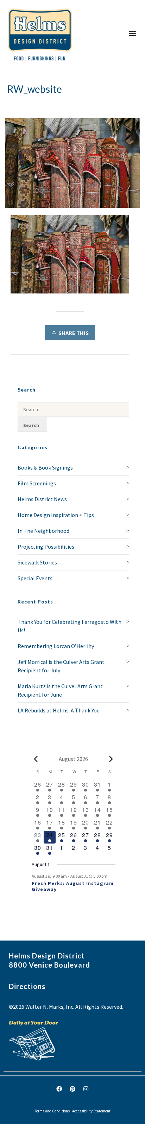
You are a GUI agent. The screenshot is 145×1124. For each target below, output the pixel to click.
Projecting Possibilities (46, 546)
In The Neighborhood (43, 530)
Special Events (35, 578)
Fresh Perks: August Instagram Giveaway (73, 886)
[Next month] (111, 759)
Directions (27, 986)
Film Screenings (37, 483)
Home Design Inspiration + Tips (56, 514)
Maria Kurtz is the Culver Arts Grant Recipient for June (60, 690)
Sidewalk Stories (37, 562)
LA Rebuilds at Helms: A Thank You (59, 710)
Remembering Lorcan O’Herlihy (56, 646)
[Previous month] (36, 759)
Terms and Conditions (52, 1111)
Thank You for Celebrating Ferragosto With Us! (69, 626)
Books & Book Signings (45, 467)
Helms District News (42, 499)
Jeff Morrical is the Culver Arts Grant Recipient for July (61, 666)
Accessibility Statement (91, 1111)
